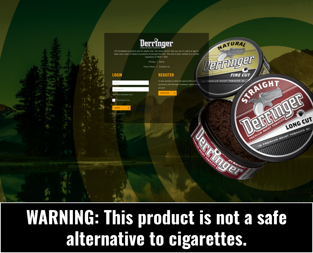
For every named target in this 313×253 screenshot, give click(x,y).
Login (117, 108)
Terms (161, 62)
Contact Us (164, 66)
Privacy (152, 62)
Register (164, 93)
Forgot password (118, 113)
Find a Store (149, 66)
